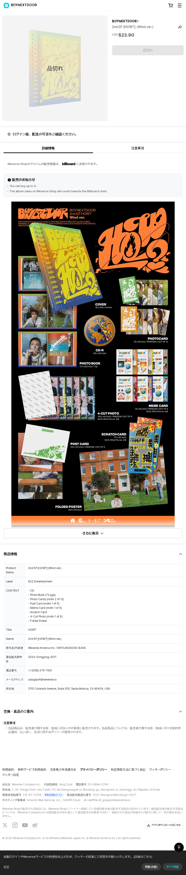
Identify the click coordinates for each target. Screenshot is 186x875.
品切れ (148, 50)
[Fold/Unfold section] (93, 554)
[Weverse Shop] (6, 5)
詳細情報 (48, 148)
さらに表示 (90, 533)
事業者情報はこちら (53, 795)
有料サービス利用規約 (32, 769)
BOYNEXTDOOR (124, 21)
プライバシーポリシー (93, 769)
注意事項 (137, 148)
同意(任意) (151, 866)
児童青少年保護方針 (63, 769)
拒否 (6, 866)
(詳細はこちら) (143, 856)
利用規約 (8, 769)
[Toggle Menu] (179, 5)
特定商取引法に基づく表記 (128, 769)
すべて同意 (172, 866)
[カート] (170, 5)
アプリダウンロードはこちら (166, 825)
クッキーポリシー (160, 769)
